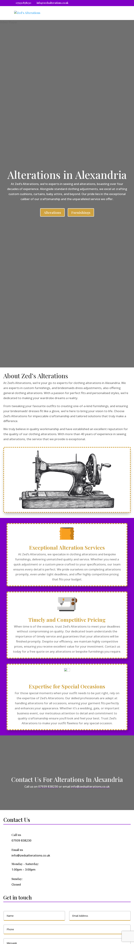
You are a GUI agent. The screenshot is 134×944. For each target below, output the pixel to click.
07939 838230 (23, 3)
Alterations (52, 212)
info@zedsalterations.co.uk (90, 786)
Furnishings (80, 212)
